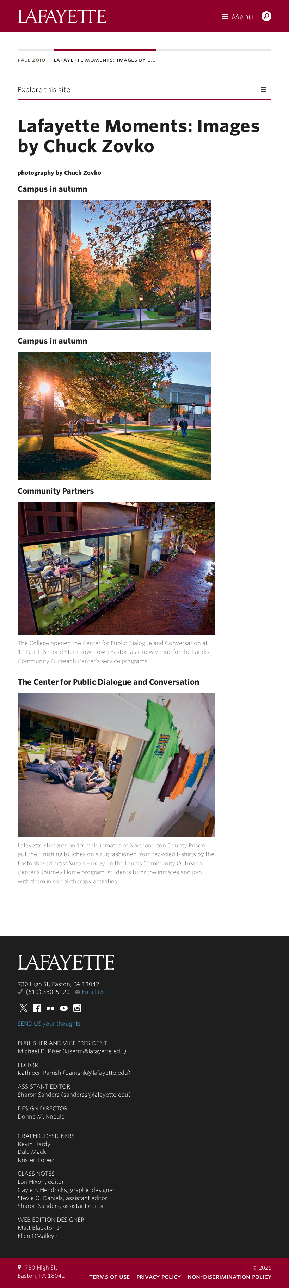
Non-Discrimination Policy (229, 1276)
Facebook (37, 1008)
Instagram (77, 1008)
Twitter (24, 1008)
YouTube (64, 1008)
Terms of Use (109, 1276)
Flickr (50, 1008)
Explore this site (44, 89)
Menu (242, 16)
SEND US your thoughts (49, 1023)
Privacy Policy (158, 1276)
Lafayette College (66, 964)
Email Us (93, 992)
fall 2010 (31, 59)
